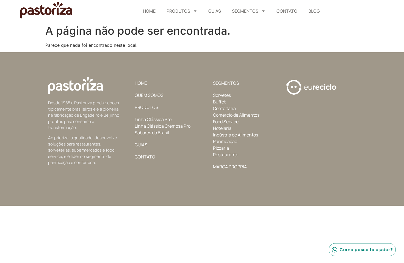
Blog (314, 11)
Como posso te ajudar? (366, 249)
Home (149, 11)
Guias (214, 11)
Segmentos (245, 11)
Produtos (178, 11)
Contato (286, 11)
